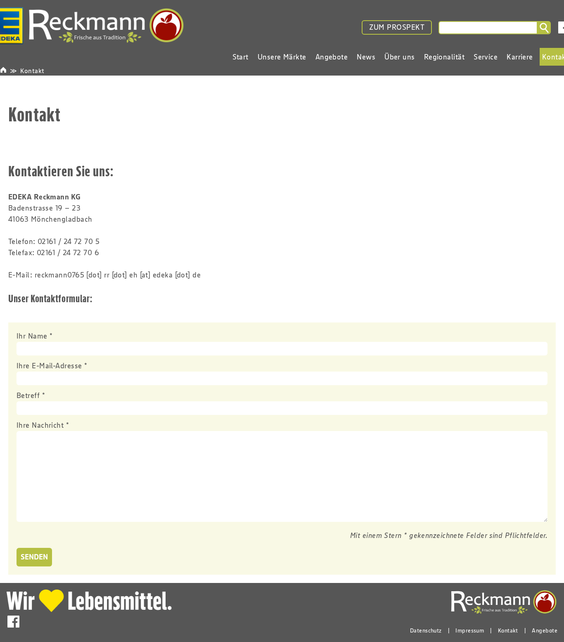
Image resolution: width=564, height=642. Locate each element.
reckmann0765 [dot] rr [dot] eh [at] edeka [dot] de (118, 275)
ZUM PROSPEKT (396, 27)
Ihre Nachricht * (43, 425)
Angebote (544, 630)
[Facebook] (13, 621)
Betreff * (31, 395)
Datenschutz (426, 630)
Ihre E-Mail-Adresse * (52, 365)
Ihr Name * (35, 336)
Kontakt (32, 70)
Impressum (469, 630)
